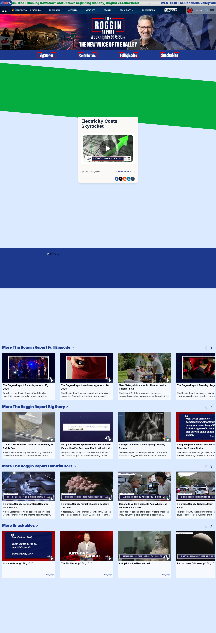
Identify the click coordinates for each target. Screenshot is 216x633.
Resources (125, 10)
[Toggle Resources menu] (133, 10)
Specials (73, 10)
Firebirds (198, 10)
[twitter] (121, 179)
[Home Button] (19, 10)
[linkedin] (129, 179)
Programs (54, 10)
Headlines (35, 10)
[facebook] (117, 179)
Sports (107, 10)
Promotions (148, 10)
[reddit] (125, 179)
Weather (90, 10)
